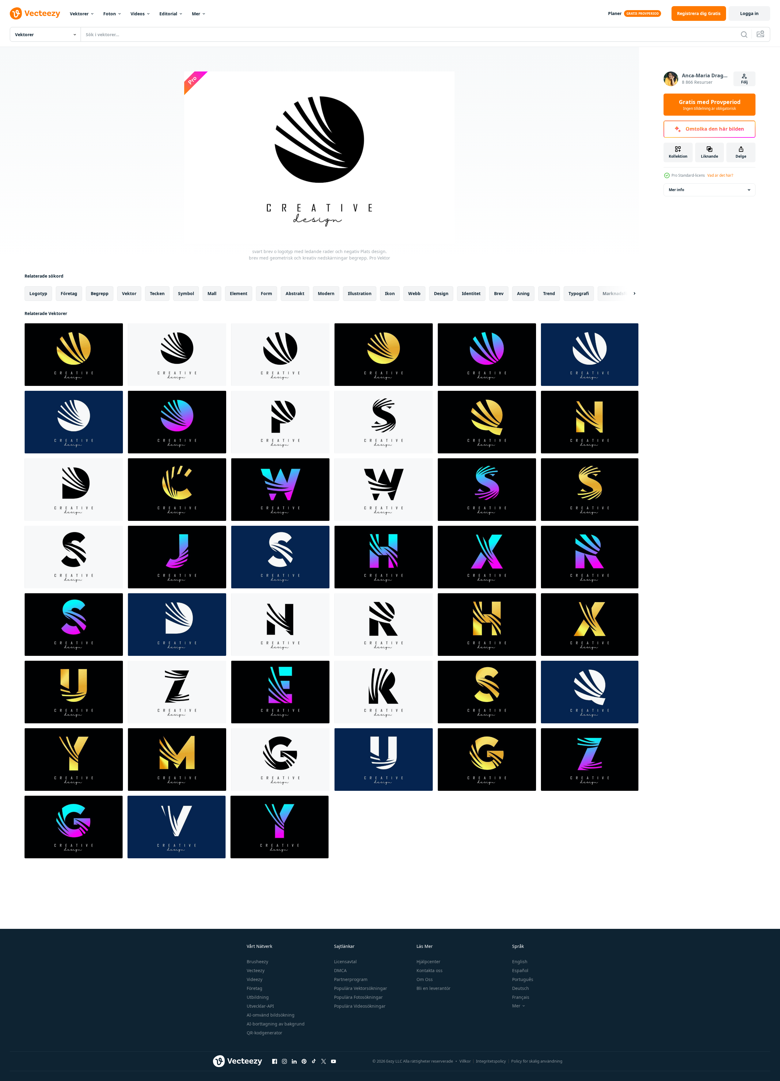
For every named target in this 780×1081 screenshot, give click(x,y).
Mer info (676, 189)
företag (69, 293)
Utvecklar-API (260, 1006)
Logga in (749, 13)
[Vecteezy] (35, 13)
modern (326, 293)
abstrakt (295, 293)
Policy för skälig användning (536, 1061)
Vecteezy (255, 970)
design (441, 293)
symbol (186, 293)
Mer (196, 14)
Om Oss (425, 979)
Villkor (465, 1061)
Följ (744, 82)
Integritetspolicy (491, 1061)
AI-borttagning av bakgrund (276, 1024)
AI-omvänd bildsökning (271, 1015)
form (266, 293)
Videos (138, 14)
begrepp (99, 293)
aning (523, 293)
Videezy (254, 979)
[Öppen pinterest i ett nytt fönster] (304, 1061)
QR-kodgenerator (264, 1033)
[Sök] (744, 34)
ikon (390, 293)
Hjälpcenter (428, 961)
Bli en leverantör (434, 988)
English (519, 961)
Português (522, 979)
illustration (359, 293)
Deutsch (520, 988)
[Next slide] (629, 293)
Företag (254, 988)
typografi (579, 293)
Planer (615, 13)
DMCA (340, 970)
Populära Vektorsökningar (360, 988)
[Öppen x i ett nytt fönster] (323, 1061)
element (238, 293)
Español (520, 970)
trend (549, 293)
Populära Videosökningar (360, 1006)
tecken (157, 293)
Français (520, 997)
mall (211, 293)
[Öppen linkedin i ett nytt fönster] (294, 1061)
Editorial (168, 14)
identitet (471, 293)
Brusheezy (257, 961)
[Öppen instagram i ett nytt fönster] (284, 1061)
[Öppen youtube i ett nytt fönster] (333, 1061)
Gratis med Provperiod (709, 104)
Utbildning (258, 997)
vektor (129, 293)
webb (414, 293)
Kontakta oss (430, 970)
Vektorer (79, 14)
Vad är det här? (720, 175)
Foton (109, 14)
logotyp (38, 293)
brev (499, 293)
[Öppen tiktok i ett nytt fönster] (313, 1061)
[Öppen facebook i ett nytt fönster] (274, 1061)
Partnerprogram (350, 979)
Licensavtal (345, 961)
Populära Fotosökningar (358, 997)
